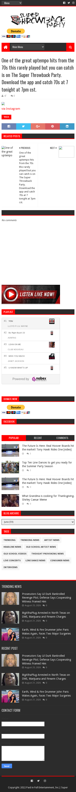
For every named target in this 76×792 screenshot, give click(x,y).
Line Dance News (35, 560)
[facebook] (64, 3)
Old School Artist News (41, 547)
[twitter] (69, 3)
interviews (11, 567)
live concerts (12, 560)
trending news (29, 540)
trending (10, 540)
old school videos (15, 553)
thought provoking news (47, 553)
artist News (51, 540)
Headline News (12, 547)
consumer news (59, 560)
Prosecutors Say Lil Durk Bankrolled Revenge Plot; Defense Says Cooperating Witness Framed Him (46, 597)
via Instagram (11, 108)
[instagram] (73, 3)
